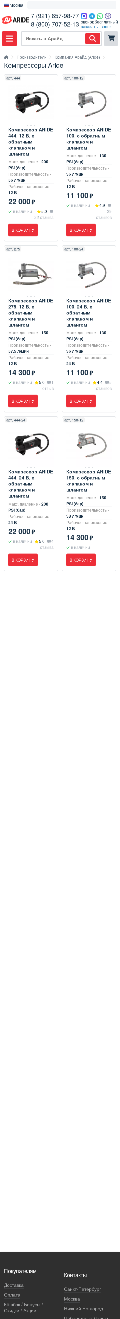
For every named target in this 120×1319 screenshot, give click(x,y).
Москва (72, 1299)
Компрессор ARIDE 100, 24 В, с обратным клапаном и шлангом (88, 312)
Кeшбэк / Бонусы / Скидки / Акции (23, 1307)
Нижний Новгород (83, 1308)
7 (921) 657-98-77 (55, 15)
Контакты (75, 1275)
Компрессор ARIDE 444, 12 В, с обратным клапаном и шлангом (30, 141)
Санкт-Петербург (82, 1289)
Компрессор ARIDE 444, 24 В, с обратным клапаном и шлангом (30, 483)
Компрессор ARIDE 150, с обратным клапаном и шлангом (88, 480)
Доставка (14, 1285)
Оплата (12, 1295)
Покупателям (20, 1271)
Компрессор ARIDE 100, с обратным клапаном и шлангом (88, 138)
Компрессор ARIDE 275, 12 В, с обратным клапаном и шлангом (30, 312)
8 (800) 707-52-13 (55, 23)
